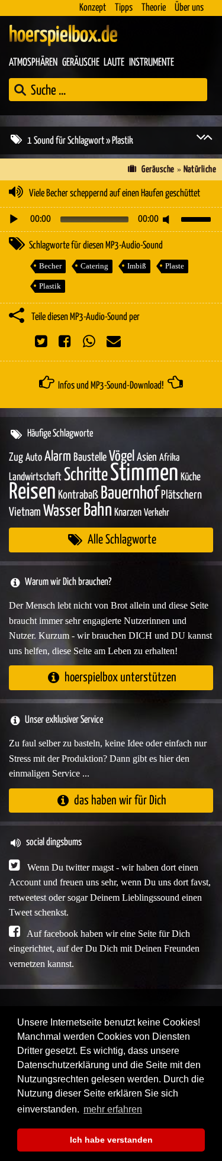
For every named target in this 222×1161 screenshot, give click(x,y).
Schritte (86, 475)
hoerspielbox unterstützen (120, 677)
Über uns (189, 8)
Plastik (50, 286)
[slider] (197, 218)
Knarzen (127, 512)
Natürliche (200, 169)
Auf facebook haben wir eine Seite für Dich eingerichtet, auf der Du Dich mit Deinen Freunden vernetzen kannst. (104, 949)
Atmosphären (33, 62)
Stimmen (144, 473)
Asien (147, 457)
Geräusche (80, 62)
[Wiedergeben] (14, 219)
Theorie (153, 8)
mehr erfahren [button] (112, 1109)
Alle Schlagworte (122, 539)
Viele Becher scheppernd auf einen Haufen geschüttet (114, 194)
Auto (33, 457)
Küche (191, 477)
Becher (50, 265)
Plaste (174, 265)
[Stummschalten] (168, 219)
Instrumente (151, 62)
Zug (16, 457)
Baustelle (90, 457)
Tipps (124, 8)
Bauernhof (130, 493)
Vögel (121, 456)
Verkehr (156, 513)
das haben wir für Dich (120, 800)
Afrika (169, 458)
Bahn (97, 510)
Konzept (92, 8)
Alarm (57, 457)
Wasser (62, 511)
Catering (94, 265)
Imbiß (136, 265)
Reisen (32, 492)
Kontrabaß (78, 495)
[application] (111, 219)
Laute (114, 62)
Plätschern (181, 495)
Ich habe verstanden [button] (111, 1139)
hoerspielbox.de (63, 35)
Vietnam (25, 512)
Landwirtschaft (35, 477)
